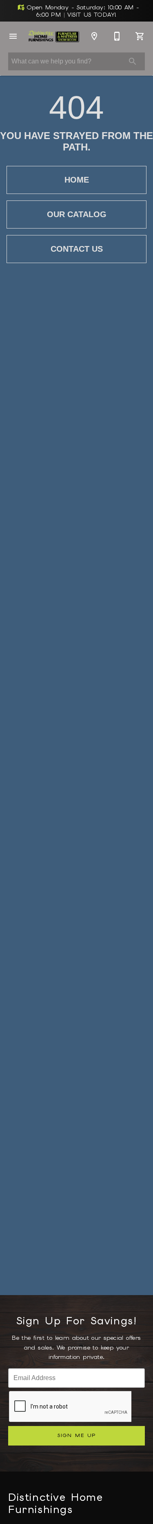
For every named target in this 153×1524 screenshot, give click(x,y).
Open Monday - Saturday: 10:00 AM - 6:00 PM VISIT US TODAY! (82, 11)
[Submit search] (133, 61)
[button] (13, 36)
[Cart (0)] (140, 36)
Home (76, 179)
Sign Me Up (76, 1435)
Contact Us (77, 248)
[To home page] (54, 36)
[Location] (94, 36)
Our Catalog (76, 214)
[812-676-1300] (117, 36)
